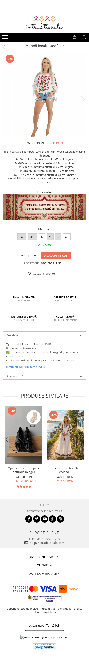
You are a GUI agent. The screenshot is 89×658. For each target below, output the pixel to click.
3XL (32, 237)
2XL (22, 237)
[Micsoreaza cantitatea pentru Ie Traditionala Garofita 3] (22, 255)
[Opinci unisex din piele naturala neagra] (23, 435)
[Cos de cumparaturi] (74, 37)
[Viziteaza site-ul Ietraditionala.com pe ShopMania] (44, 646)
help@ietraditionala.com (47, 543)
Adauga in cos (56, 255)
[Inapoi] (3, 47)
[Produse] (5, 38)
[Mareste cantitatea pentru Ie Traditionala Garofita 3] (35, 255)
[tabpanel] (44, 95)
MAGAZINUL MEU (43, 557)
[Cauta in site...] (84, 37)
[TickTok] (52, 519)
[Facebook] (28, 519)
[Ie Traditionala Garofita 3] (44, 95)
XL (66, 237)
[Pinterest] (36, 519)
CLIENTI (43, 565)
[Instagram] (60, 519)
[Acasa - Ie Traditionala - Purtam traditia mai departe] (44, 23)
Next (82, 99)
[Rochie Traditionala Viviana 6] (65, 435)
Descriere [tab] (12, 335)
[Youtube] (44, 519)
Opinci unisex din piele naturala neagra (24, 470)
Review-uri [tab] (14, 376)
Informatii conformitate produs (25, 367)
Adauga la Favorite (43, 273)
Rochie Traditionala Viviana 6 (65, 470)
